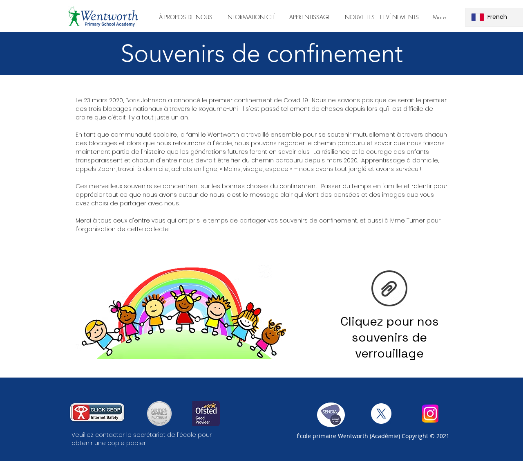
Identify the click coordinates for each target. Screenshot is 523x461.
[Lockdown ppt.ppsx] (389, 289)
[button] (185, 17)
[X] (381, 413)
